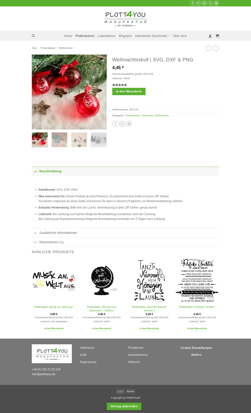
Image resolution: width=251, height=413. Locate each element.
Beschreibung (50, 171)
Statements (147, 115)
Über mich (180, 35)
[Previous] (38, 92)
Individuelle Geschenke (151, 35)
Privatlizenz (136, 347)
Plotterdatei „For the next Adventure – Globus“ (101, 309)
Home (68, 35)
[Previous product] (216, 48)
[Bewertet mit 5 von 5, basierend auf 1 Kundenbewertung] (165, 84)
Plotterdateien (85, 35)
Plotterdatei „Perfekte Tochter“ (197, 307)
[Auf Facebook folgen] (192, 3)
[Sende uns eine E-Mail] (204, 3)
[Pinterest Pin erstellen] (129, 124)
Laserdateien (107, 35)
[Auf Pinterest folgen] (216, 3)
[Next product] (208, 48)
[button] (33, 35)
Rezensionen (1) (51, 242)
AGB (83, 354)
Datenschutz (88, 362)
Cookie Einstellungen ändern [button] (196, 351)
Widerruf (133, 362)
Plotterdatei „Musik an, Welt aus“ (53, 307)
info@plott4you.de (43, 374)
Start (34, 48)
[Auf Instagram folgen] (198, 3)
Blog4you (125, 35)
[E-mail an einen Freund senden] (122, 124)
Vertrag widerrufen (124, 406)
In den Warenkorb (129, 91)
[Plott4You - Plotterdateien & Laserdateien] (125, 18)
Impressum (87, 347)
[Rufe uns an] (210, 3)
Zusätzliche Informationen (58, 233)
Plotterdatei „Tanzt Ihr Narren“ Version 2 (149, 309)
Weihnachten (66, 48)
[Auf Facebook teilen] (115, 124)
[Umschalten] (35, 171)
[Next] (100, 92)
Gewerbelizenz (138, 354)
